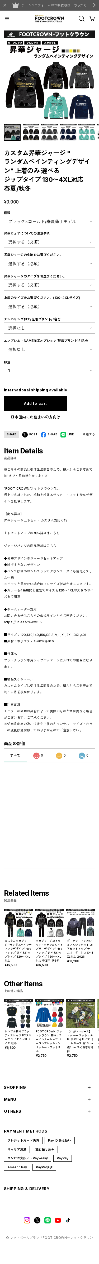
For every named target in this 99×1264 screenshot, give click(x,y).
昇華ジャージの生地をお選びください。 (33, 255)
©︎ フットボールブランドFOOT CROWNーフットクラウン (49, 1238)
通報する (89, 434)
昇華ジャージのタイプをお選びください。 (35, 276)
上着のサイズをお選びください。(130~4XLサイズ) (42, 298)
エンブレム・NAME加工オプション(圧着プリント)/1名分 (46, 341)
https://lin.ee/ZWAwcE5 (23, 622)
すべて (15, 755)
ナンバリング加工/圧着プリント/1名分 (32, 319)
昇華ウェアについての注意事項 (27, 233)
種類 (7, 213)
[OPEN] (81, 18)
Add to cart (35, 403)
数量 (7, 362)
